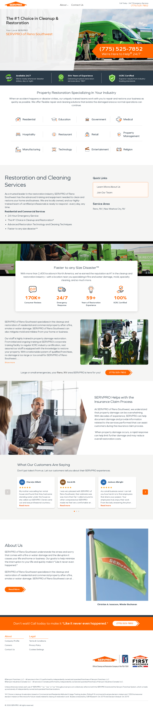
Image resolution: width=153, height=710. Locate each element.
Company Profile (12, 641)
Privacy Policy (35, 645)
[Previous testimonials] (7, 492)
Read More (14, 589)
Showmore (10, 362)
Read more (24, 505)
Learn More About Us (108, 186)
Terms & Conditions (37, 641)
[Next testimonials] (145, 492)
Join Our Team (104, 192)
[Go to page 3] (78, 511)
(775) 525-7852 (139, 5)
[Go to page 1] (74, 511)
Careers (8, 645)
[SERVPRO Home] (16, 4)
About (63, 5)
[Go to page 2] (76, 511)
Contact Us (77, 4)
